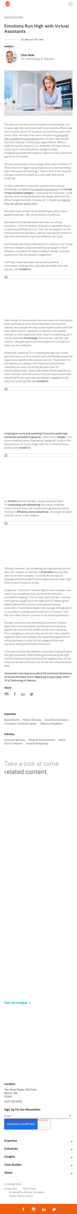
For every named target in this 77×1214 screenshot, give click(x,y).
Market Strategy (32, 720)
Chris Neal (27, 55)
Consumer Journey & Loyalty (20, 723)
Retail (62, 740)
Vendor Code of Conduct (21, 1196)
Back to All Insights (13, 17)
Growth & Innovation (57, 720)
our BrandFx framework (44, 189)
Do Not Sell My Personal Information (26, 1192)
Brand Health (11, 720)
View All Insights (15, 1002)
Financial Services (14, 740)
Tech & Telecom (13, 743)
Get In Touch (38, 1062)
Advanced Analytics (51, 723)
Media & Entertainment (42, 740)
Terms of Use (29, 1188)
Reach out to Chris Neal (48, 677)
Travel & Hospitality (37, 743)
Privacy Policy (10, 1188)
